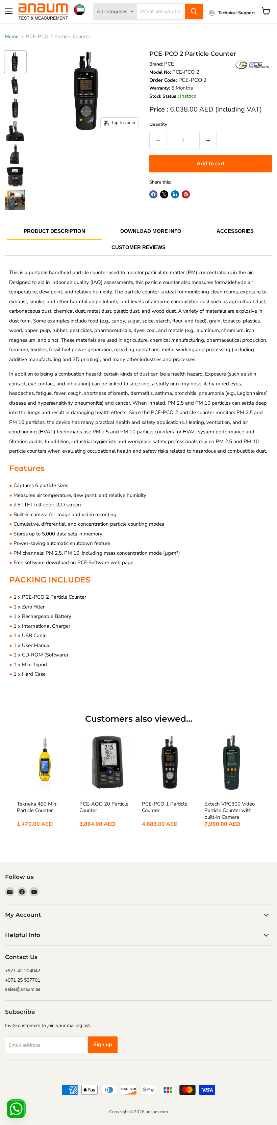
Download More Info (150, 231)
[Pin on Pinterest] (186, 194)
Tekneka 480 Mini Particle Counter (37, 807)
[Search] (194, 11)
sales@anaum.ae (22, 989)
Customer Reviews (138, 247)
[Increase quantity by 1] (208, 140)
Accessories (235, 231)
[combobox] (161, 11)
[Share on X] (164, 194)
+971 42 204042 (22, 970)
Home (12, 36)
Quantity (158, 124)
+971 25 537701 (22, 980)
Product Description (54, 231)
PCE (169, 64)
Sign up (102, 1044)
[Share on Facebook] (153, 194)
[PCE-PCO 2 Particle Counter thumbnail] (15, 62)
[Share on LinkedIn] (175, 194)
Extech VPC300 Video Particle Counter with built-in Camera (229, 810)
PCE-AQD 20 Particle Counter (103, 807)
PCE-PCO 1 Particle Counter (164, 807)
